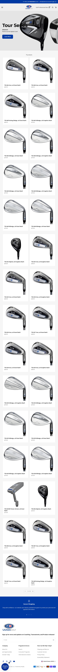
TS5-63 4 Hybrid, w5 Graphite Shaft (14, 262)
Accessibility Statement (43, 657)
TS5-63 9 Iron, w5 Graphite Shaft (40, 367)
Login (53, 1)
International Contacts (25, 654)
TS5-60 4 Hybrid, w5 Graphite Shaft (41, 509)
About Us (4, 649)
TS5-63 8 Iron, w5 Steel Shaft (12, 367)
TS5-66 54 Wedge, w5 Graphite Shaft (41, 120)
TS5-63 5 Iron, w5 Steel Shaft (12, 297)
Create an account (34, 1)
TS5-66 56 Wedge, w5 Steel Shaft (13, 191)
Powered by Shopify (19, 666)
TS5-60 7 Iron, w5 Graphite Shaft (40, 546)
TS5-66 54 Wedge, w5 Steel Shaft (13, 156)
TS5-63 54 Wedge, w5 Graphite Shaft (41, 403)
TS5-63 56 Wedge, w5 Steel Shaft (40, 438)
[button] (5, 667)
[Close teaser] (9, 662)
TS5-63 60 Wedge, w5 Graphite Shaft (41, 473)
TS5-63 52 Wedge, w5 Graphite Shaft (14, 403)
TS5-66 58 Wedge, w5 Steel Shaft (13, 226)
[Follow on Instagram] (10, 661)
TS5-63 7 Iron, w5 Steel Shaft (39, 332)
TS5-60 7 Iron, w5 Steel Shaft (12, 581)
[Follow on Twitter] (7, 661)
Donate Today (6, 654)
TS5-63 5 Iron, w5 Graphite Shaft (40, 262)
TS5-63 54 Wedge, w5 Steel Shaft (13, 438)
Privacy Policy (40, 654)
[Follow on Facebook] (3, 661)
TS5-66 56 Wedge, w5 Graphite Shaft (41, 156)
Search (20, 649)
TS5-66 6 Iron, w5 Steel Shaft (39, 85)
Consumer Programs (24, 652)
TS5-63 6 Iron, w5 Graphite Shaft (40, 297)
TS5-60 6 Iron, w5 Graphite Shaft (13, 546)
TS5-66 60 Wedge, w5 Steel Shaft (40, 226)
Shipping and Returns (43, 649)
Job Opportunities (7, 652)
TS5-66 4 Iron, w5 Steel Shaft (12, 85)
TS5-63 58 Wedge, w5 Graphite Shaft (14, 473)
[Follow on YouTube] (14, 661)
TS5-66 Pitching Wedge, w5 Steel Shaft (15, 120)
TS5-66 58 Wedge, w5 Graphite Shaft (41, 191)
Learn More (7, 36)
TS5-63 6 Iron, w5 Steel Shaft (12, 332)
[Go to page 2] (33, 591)
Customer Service (42, 652)
